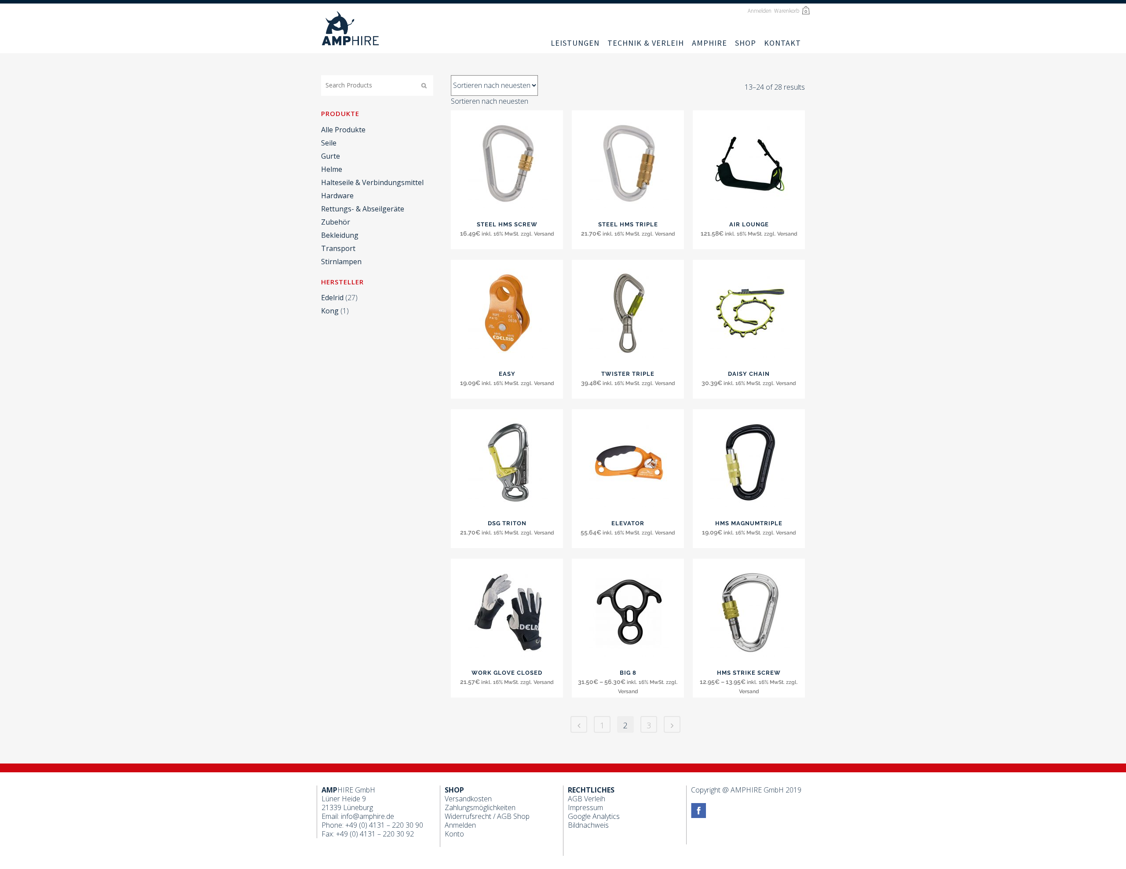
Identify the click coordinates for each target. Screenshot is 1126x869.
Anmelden (759, 11)
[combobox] (489, 101)
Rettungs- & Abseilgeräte (362, 209)
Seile (328, 143)
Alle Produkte (343, 130)
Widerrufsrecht (468, 816)
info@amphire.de (367, 816)
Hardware (337, 195)
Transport (338, 248)
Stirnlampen (341, 261)
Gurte (330, 156)
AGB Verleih (586, 799)
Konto (454, 834)
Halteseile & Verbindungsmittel (372, 182)
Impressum (585, 807)
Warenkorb (787, 11)
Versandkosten (468, 799)
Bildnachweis (588, 825)
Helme (331, 169)
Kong (330, 311)
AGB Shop (513, 816)
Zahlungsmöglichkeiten (480, 807)
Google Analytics (594, 816)
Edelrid (332, 297)
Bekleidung (339, 235)
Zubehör (335, 222)
